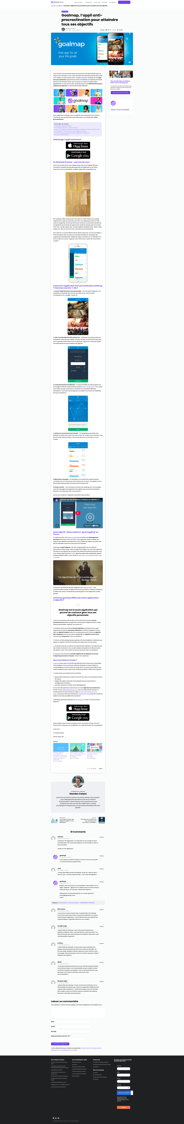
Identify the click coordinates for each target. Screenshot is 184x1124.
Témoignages (112, 2)
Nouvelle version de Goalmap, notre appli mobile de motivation (94, 754)
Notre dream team (97, 1074)
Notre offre (95, 1079)
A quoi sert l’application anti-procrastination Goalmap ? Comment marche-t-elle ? (77, 129)
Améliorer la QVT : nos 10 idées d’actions (60, 1084)
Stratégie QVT (88, 2)
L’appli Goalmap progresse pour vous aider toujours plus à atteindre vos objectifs (77, 754)
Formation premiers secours (78, 1066)
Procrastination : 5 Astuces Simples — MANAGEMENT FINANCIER (76, 903)
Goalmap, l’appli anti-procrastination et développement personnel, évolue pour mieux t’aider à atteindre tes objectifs (60, 755)
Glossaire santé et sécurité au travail (101, 1064)
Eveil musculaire (75, 1076)
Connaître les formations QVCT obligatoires (58, 1073)
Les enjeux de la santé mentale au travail (59, 1079)
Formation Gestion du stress (78, 1071)
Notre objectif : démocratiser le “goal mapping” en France (70, 131)
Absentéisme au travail (56, 1070)
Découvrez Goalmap (124, 2)
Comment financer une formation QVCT (59, 1063)
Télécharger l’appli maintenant (63, 126)
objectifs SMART (88, 587)
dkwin (59, 962)
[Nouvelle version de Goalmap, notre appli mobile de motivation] (94, 747)
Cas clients (95, 1066)
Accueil (53, 6)
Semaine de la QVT (76, 1062)
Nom (53, 1021)
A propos (95, 1072)
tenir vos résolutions (89, 387)
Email (53, 1026)
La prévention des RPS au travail (58, 1082)
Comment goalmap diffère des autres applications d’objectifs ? (72, 133)
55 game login (62, 981)
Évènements (97, 2)
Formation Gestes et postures (79, 1069)
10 (115, 30)
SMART (73, 553)
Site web (53, 1031)
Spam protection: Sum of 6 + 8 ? (60, 1036)
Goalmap (84, 77)
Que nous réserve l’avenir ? (62, 134)
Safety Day (74, 1064)
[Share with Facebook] (106, 30)
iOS (77, 700)
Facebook (81, 694)
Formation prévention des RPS (79, 1073)
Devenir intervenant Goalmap (100, 1077)
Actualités (104, 2)
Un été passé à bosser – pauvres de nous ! (66, 127)
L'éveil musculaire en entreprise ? (58, 1087)
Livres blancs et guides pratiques (100, 1062)
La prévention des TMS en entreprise (59, 1076)
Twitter (88, 694)
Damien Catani (71, 28)
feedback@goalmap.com (69, 690)
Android (82, 700)
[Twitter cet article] (108, 30)
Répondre (101, 837)
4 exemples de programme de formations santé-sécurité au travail (59, 1066)
